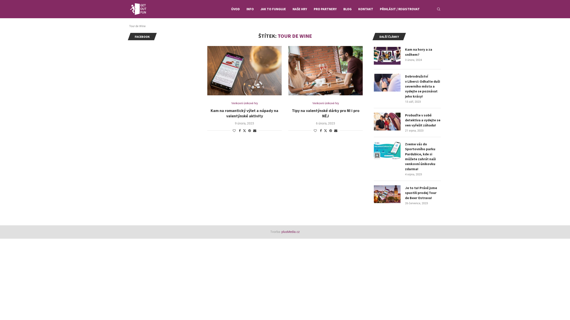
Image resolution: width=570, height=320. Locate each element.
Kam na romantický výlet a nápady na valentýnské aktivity (244, 113)
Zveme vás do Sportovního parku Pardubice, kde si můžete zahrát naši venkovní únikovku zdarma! (420, 156)
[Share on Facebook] (240, 130)
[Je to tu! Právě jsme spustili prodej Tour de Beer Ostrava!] (387, 194)
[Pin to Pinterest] (249, 130)
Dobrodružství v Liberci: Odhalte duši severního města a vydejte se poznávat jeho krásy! (422, 86)
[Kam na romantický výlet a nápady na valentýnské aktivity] (244, 71)
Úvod (235, 9)
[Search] (438, 9)
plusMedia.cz (290, 232)
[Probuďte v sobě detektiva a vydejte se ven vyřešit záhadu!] (387, 121)
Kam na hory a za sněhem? (418, 51)
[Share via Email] (254, 130)
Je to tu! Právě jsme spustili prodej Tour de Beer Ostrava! (421, 193)
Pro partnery (325, 9)
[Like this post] (234, 130)
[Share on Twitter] (244, 130)
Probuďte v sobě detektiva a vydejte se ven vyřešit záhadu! (422, 120)
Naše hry (300, 9)
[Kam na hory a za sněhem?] (387, 56)
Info (250, 9)
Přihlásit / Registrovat (400, 9)
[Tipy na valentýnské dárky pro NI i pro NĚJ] (325, 71)
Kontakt (365, 9)
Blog (347, 9)
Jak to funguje (273, 9)
